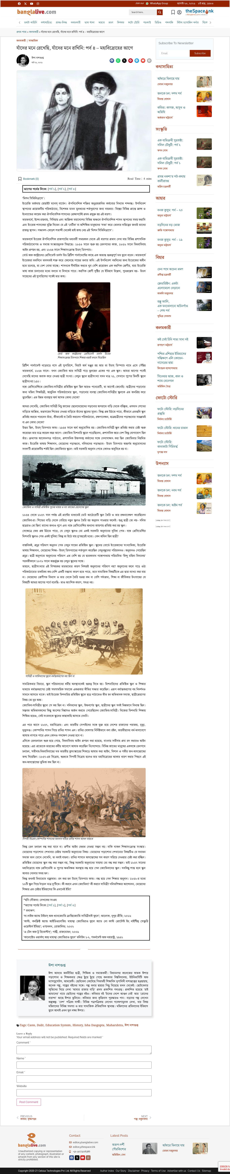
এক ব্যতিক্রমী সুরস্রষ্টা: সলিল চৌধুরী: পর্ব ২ (170, 143)
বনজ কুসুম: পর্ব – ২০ (170, 210)
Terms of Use (158, 1170)
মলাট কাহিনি (30, 22)
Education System (58, 1025)
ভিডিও (158, 22)
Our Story (121, 1170)
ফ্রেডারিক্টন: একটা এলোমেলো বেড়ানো (168, 286)
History (78, 1025)
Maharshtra (114, 1025)
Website (22, 1086)
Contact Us (194, 1170)
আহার (101, 22)
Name (21, 1058)
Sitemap (206, 1170)
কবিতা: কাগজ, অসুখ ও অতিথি (171, 110)
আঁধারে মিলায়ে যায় (168, 78)
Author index (107, 1170)
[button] (139, 3)
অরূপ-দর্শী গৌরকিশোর (119, 1147)
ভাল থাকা (89, 22)
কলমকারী (75, 22)
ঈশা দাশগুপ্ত (38, 58)
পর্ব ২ (61, 189)
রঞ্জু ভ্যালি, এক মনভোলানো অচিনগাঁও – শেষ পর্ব (172, 306)
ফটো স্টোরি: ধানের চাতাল (172, 428)
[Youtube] (31, 3)
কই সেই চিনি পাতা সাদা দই (172, 339)
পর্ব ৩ (72, 189)
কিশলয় (120, 22)
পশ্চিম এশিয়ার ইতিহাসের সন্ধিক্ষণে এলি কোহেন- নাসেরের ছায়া (171, 358)
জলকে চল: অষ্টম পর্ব (169, 505)
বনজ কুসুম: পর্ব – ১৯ (170, 240)
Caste (31, 1025)
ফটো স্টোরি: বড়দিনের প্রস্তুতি (170, 411)
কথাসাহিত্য (46, 22)
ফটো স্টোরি (133, 22)
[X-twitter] (25, 3)
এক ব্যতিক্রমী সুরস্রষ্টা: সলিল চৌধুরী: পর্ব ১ (170, 161)
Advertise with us (176, 1170)
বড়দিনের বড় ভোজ (168, 225)
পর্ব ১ (52, 189)
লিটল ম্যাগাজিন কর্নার (188, 22)
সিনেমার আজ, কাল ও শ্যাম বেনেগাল (170, 379)
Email (21, 1072)
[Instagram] (38, 3)
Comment (23, 1042)
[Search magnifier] (160, 12)
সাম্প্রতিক (33, 41)
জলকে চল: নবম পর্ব (169, 490)
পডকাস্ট (147, 22)
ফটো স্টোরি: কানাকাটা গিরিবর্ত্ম (167, 444)
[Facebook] (19, 3)
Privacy (145, 1170)
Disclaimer (134, 1170)
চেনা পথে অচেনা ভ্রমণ (170, 269)
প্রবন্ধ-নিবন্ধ (61, 22)
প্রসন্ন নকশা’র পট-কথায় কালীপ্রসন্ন (171, 179)
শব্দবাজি (169, 22)
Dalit (40, 1025)
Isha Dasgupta (94, 1025)
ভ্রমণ (111, 22)
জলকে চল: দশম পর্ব (169, 93)
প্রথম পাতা (21, 32)
